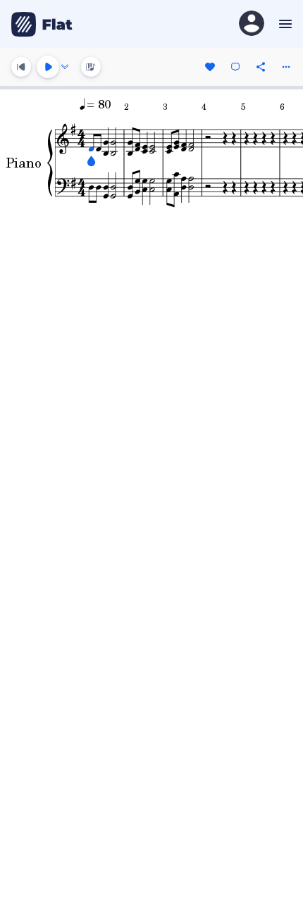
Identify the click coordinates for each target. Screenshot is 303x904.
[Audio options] (64, 67)
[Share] (260, 67)
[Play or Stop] (48, 67)
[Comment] (235, 67)
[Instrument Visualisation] (91, 67)
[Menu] (284, 24)
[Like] (210, 67)
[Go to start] (21, 67)
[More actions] (286, 67)
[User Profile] (251, 24)
